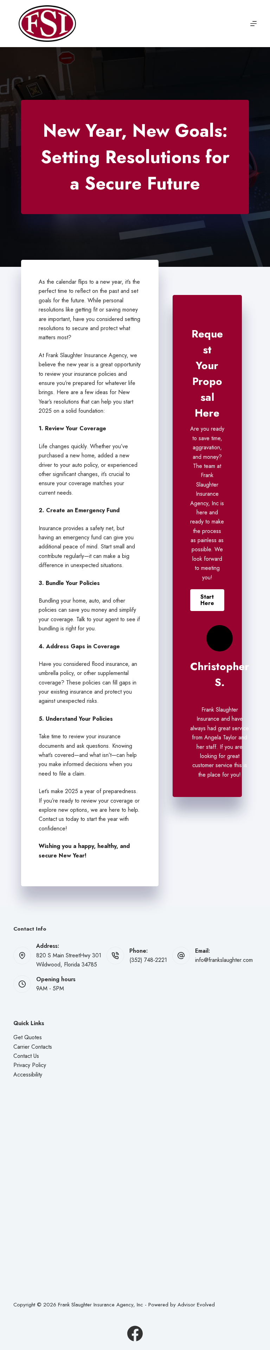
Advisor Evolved (196, 1305)
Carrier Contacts (32, 1047)
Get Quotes (27, 1037)
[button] (207, 600)
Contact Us (26, 1056)
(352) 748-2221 (148, 960)
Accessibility (27, 1075)
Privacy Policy (29, 1065)
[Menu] (253, 23)
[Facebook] (135, 1333)
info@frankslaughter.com (224, 960)
